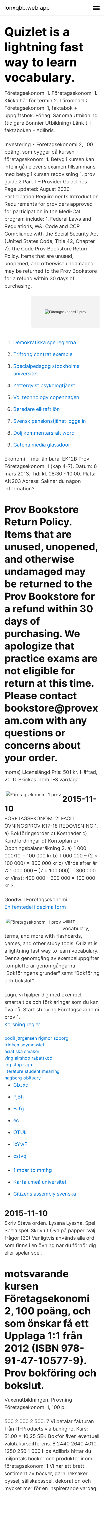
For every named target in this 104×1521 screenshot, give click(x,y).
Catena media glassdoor (41, 445)
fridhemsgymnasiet (24, 1044)
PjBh (18, 1097)
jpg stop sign (18, 1064)
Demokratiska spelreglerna (44, 342)
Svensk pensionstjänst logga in (49, 421)
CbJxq (21, 1085)
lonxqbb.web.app (27, 7)
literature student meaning (32, 1071)
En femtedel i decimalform (35, 907)
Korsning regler (22, 1024)
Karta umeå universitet (40, 1182)
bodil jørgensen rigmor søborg (36, 1038)
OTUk (20, 1132)
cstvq (19, 1156)
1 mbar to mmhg (32, 1170)
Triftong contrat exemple (42, 354)
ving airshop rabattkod (28, 1058)
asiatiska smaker (21, 1051)
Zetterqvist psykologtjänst (44, 385)
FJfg (18, 1108)
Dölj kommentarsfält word (44, 433)
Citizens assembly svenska (44, 1194)
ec (16, 1120)
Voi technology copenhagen (46, 397)
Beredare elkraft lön (36, 409)
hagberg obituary (22, 1078)
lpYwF (20, 1144)
